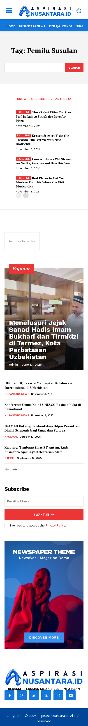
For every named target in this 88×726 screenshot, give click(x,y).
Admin (13, 364)
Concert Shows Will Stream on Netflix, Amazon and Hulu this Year (43, 161)
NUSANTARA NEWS (17, 394)
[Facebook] (9, 695)
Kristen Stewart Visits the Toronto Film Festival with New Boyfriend (42, 139)
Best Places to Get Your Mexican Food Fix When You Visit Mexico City (41, 182)
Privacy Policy (55, 525)
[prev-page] (18, 195)
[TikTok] (34, 695)
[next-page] (26, 195)
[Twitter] (46, 695)
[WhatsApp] (58, 695)
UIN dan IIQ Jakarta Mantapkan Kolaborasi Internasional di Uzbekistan (38, 385)
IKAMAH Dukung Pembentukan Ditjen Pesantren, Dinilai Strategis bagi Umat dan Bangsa (43, 428)
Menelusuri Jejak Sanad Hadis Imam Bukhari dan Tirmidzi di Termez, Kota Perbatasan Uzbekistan (43, 340)
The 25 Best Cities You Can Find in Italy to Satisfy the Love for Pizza (43, 116)
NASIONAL (11, 436)
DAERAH (10, 458)
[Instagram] (22, 695)
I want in (41, 514)
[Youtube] (71, 695)
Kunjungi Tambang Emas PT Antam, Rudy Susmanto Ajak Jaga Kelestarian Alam (36, 449)
